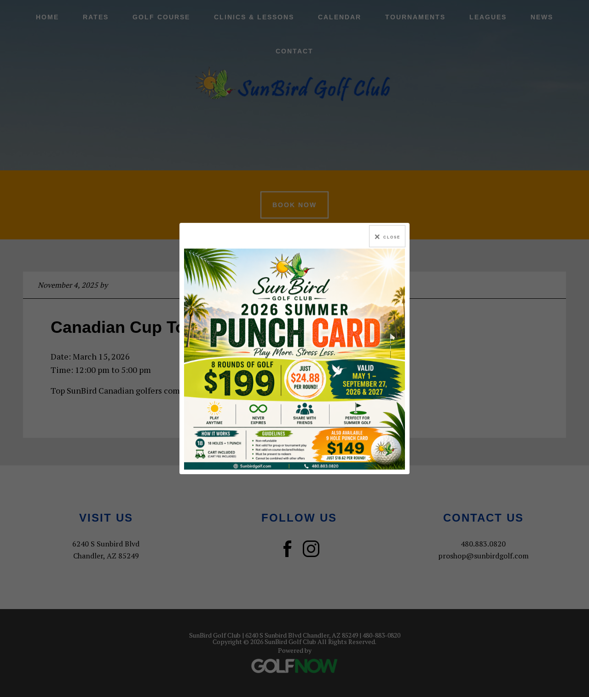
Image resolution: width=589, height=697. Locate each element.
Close (391, 237)
